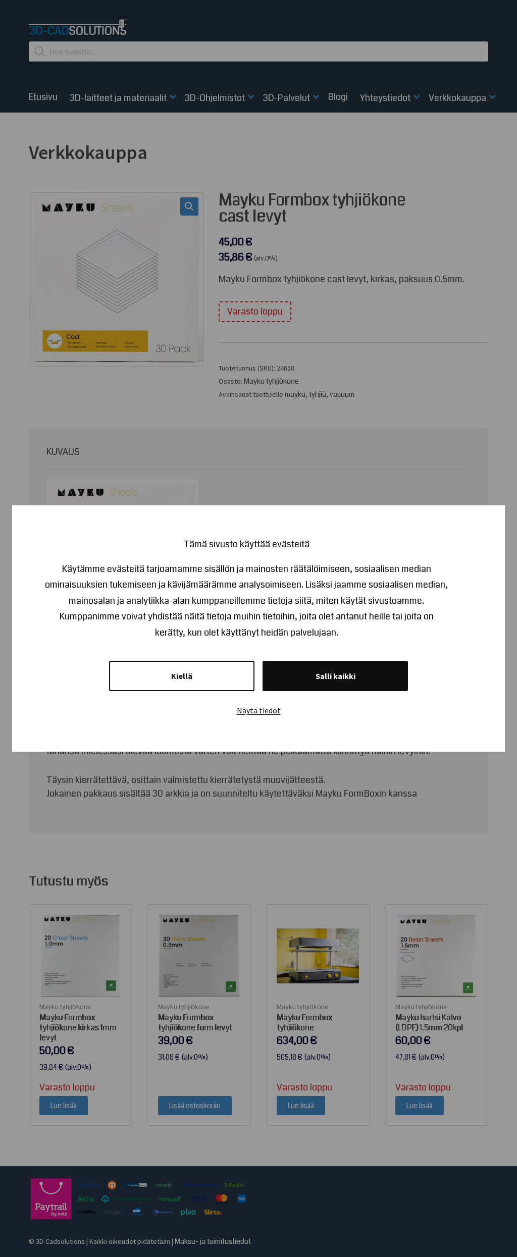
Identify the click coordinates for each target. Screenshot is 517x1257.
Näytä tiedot (259, 710)
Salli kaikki (335, 676)
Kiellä (181, 676)
